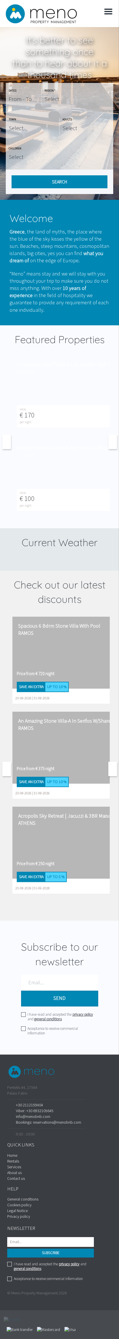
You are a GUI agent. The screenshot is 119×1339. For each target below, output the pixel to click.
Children (15, 149)
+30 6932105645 (39, 1111)
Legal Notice (17, 1211)
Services (14, 1167)
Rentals (13, 1161)
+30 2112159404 (29, 1105)
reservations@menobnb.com (57, 1122)
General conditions (22, 1199)
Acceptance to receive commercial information (52, 1031)
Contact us (16, 1179)
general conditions (48, 1019)
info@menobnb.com (33, 1117)
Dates (12, 91)
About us (14, 1173)
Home (12, 1155)
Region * (49, 91)
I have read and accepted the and (60, 1016)
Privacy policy (18, 1217)
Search (59, 182)
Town (12, 119)
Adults (67, 119)
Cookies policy (19, 1205)
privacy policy (82, 1014)
